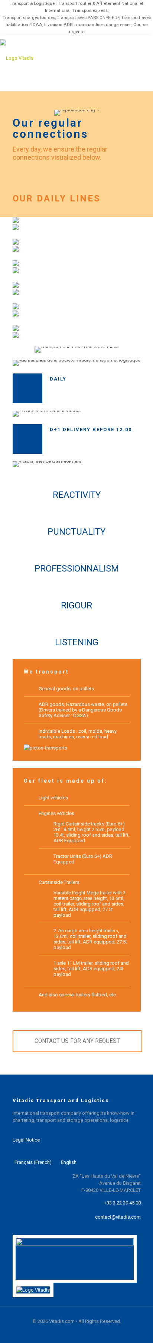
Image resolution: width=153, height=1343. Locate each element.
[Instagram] (90, 1331)
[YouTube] (81, 1331)
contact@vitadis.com (118, 1217)
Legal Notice (26, 1140)
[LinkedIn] (63, 1331)
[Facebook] (72, 1331)
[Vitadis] (61, 57)
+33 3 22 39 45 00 (122, 1203)
